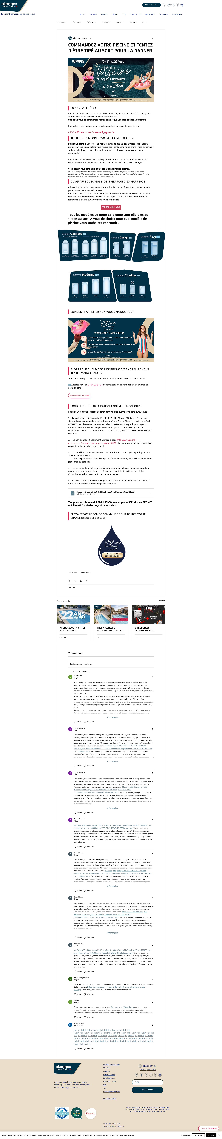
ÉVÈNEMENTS (92, 22)
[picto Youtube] (146, 1075)
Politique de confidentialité (124, 1135)
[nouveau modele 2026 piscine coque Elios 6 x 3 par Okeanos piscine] (111, 614)
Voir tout (162, 601)
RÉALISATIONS (77, 22)
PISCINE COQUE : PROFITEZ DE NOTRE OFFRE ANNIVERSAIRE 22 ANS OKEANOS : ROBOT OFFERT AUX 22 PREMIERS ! (72, 629)
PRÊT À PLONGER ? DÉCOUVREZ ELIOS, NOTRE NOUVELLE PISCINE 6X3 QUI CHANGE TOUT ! (110, 629)
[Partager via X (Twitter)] (75, 581)
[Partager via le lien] (86, 581)
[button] (93, 14)
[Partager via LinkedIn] (81, 581)
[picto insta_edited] (177, 5)
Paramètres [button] (185, 1135)
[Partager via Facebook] (69, 581)
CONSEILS (133, 22)
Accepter (211, 1135)
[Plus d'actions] (152, 38)
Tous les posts (62, 22)
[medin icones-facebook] (173, 5)
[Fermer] (219, 1135)
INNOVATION (106, 22)
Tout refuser (198, 1135)
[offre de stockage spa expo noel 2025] (148, 614)
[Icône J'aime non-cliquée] (75, 722)
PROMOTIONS (120, 22)
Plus (142, 22)
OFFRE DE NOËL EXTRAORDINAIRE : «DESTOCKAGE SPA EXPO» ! (148, 629)
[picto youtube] (182, 5)
